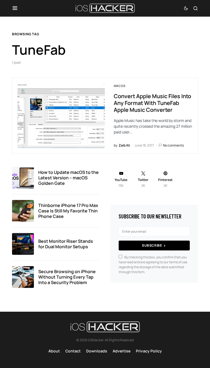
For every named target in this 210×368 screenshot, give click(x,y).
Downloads (96, 351)
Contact (73, 351)
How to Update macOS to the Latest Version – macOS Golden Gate (68, 177)
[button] (15, 8)
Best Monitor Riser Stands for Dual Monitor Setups (65, 244)
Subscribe (152, 245)
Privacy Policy (149, 351)
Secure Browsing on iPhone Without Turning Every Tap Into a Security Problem (67, 276)
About (54, 351)
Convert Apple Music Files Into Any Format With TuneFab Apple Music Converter (152, 102)
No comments (173, 145)
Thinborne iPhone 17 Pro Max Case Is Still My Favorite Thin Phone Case (68, 210)
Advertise (121, 351)
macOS (120, 86)
